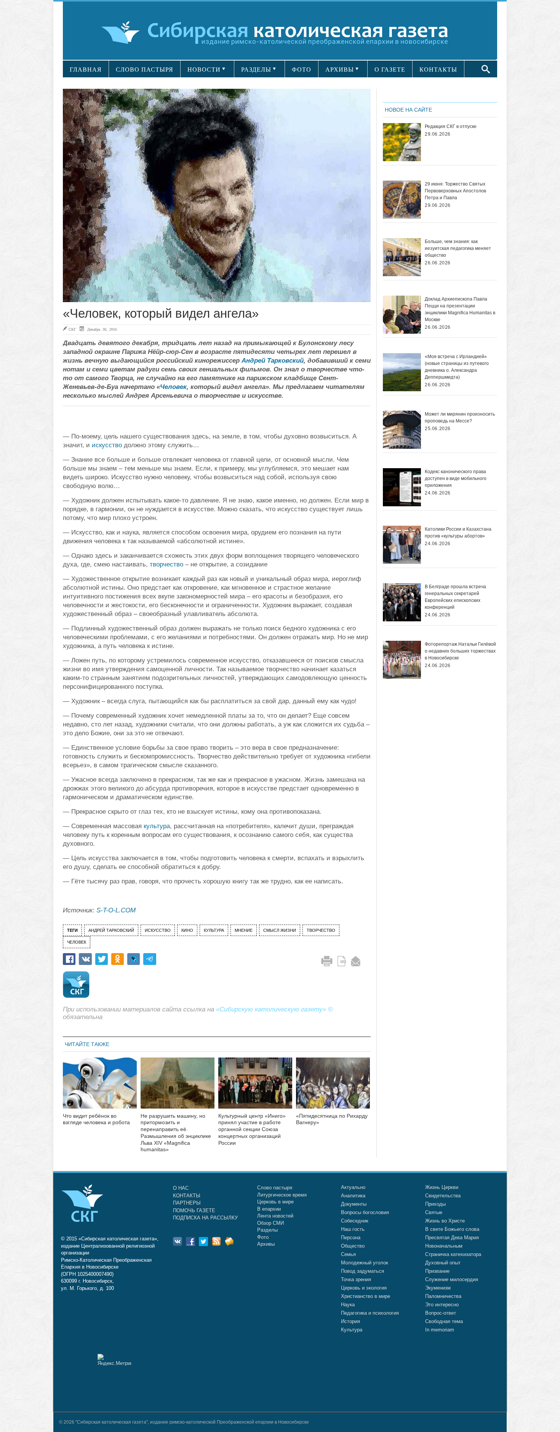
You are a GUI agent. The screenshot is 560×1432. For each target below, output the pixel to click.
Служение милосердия (451, 1279)
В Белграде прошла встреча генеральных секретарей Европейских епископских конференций (455, 597)
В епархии (269, 1209)
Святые (433, 1212)
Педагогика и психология (370, 1313)
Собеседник (354, 1221)
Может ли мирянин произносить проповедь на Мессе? (460, 417)
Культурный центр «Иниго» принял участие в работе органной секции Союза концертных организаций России (252, 1129)
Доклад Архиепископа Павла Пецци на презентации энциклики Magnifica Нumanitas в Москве (460, 309)
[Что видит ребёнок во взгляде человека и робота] (100, 1088)
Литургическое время (282, 1195)
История (350, 1321)
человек (76, 942)
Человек (173, 386)
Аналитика (353, 1195)
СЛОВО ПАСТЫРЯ (144, 69)
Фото (263, 1237)
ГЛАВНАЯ (86, 69)
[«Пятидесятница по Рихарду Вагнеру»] (333, 1088)
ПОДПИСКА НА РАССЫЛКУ (205, 1218)
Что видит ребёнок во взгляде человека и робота (96, 1119)
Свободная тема (444, 1321)
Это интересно (442, 1304)
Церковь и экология (364, 1288)
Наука (348, 1304)
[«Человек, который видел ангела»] (217, 195)
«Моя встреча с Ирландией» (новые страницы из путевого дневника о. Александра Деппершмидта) (457, 367)
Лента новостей (275, 1216)
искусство (107, 445)
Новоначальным (443, 1246)
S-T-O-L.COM (116, 910)
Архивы (266, 1244)
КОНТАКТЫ (438, 69)
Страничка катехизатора (453, 1254)
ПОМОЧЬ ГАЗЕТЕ (194, 1210)
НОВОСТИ (204, 69)
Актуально (353, 1187)
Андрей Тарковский (273, 360)
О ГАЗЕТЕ (389, 69)
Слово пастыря (274, 1187)
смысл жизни (279, 930)
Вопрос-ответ (440, 1313)
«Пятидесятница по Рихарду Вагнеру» (332, 1119)
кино (187, 930)
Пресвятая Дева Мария (452, 1237)
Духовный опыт (443, 1263)
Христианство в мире (365, 1296)
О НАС (181, 1188)
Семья (348, 1254)
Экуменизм (438, 1288)
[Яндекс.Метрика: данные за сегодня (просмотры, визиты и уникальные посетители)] (114, 1360)
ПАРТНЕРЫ (187, 1203)
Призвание (437, 1271)
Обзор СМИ (270, 1223)
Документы (353, 1204)
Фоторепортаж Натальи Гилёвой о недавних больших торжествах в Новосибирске (460, 651)
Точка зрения (356, 1279)
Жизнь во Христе (445, 1221)
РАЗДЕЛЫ (256, 69)
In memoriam (439, 1330)
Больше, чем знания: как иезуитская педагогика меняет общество (458, 248)
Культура (351, 1330)
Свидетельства (443, 1195)
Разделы (267, 1230)
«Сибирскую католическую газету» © (274, 1009)
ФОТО (301, 69)
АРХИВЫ (339, 69)
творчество (166, 564)
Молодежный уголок (364, 1263)
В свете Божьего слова (452, 1229)
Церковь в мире (275, 1202)
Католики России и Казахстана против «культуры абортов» (458, 532)
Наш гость (353, 1229)
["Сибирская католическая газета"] (279, 32)
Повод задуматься (362, 1271)
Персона (350, 1237)
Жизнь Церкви (441, 1187)
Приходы (435, 1204)
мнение (244, 930)
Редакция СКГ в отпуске (451, 126)
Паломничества (443, 1296)
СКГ (72, 329)
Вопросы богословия (365, 1212)
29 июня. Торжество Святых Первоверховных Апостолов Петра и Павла (455, 190)
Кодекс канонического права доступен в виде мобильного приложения (455, 478)
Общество (353, 1246)
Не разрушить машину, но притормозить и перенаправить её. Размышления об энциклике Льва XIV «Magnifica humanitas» (176, 1133)
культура (157, 826)
